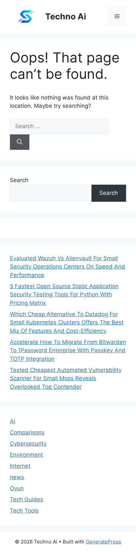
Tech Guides (26, 499)
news (17, 477)
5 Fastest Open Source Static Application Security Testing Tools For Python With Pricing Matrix (64, 294)
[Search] (19, 142)
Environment (26, 454)
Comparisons (27, 432)
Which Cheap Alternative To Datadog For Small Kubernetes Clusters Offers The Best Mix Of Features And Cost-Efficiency (66, 322)
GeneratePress (103, 542)
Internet (20, 466)
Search (19, 180)
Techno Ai (65, 16)
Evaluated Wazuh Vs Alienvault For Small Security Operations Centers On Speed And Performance (67, 266)
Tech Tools (24, 510)
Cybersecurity (28, 443)
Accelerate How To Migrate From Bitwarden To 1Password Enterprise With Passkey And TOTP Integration (68, 350)
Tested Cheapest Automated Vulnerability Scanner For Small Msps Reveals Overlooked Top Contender (65, 378)
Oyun (17, 488)
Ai (12, 421)
